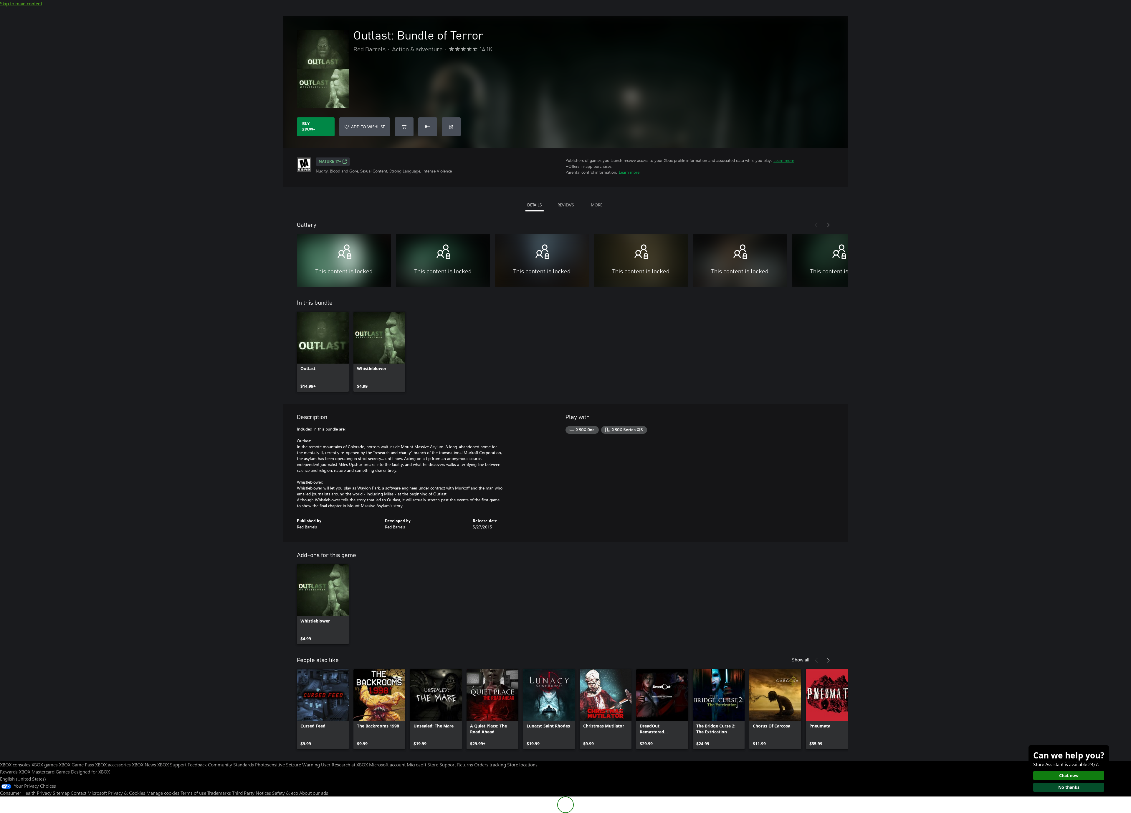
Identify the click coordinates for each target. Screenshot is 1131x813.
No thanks (1068, 787)
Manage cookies (162, 793)
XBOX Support (171, 764)
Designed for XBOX (90, 771)
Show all (800, 659)
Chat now (1069, 775)
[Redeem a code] (451, 126)
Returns (465, 764)
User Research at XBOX (345, 764)
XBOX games (45, 764)
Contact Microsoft (89, 793)
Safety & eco (285, 793)
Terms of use (193, 793)
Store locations (522, 764)
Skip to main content (21, 3)
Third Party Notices (251, 793)
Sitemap (61, 793)
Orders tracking (490, 764)
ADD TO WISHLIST (368, 126)
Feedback (197, 764)
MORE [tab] (596, 205)
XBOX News (144, 764)
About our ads (313, 793)
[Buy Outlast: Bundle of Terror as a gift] (427, 126)
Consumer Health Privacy (26, 793)
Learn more (783, 160)
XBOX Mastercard (36, 771)
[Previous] (816, 225)
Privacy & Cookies (126, 793)
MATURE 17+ (330, 162)
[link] (323, 352)
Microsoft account (387, 764)
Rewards (9, 771)
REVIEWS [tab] (566, 205)
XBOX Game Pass (76, 764)
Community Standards (231, 764)
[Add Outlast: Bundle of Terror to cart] (404, 126)
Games (63, 771)
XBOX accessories (113, 764)
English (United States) (23, 779)
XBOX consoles (15, 764)
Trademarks (219, 793)
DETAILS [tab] (534, 205)
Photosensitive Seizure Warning (287, 764)
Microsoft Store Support (431, 764)
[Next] (828, 225)
